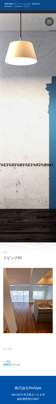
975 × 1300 (7, 349)
